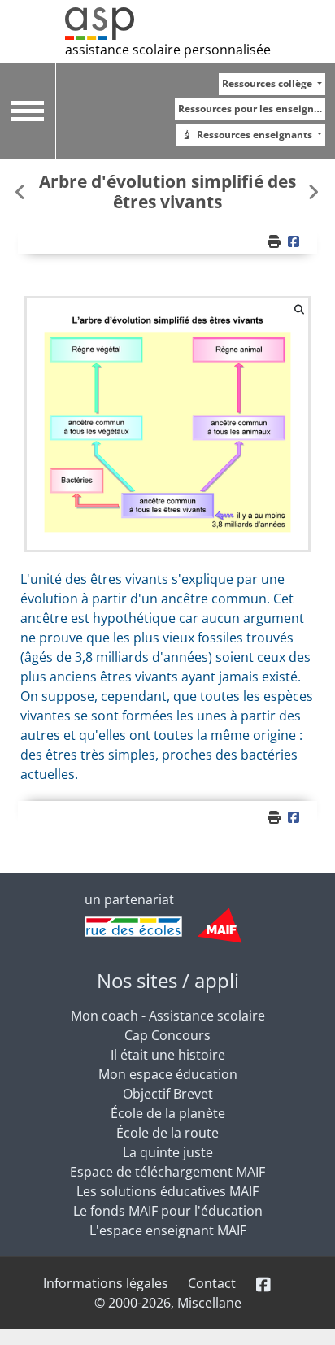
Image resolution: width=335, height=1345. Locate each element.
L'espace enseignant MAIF (167, 1230)
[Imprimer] (276, 241)
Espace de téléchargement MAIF (167, 1172)
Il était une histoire (168, 1055)
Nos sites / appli (168, 980)
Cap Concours (167, 1035)
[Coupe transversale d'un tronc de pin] (22, 191)
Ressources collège (268, 83)
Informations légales (105, 1283)
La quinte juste (168, 1152)
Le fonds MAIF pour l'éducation (168, 1211)
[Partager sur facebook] (296, 241)
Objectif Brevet (168, 1094)
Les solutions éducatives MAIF (167, 1191)
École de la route (167, 1133)
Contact (212, 1283)
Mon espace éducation (167, 1074)
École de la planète (168, 1113)
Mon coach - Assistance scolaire (168, 1016)
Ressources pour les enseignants (251, 108)
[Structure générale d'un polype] (313, 191)
